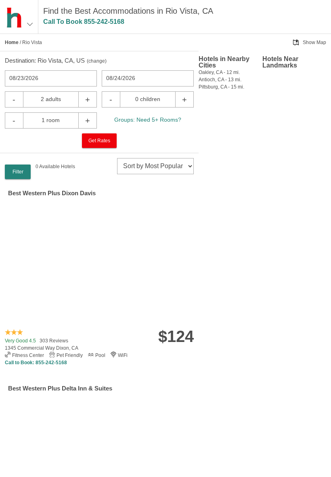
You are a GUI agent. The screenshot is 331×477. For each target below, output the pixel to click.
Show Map (314, 42)
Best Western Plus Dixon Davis (52, 193)
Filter (18, 172)
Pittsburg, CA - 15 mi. (221, 87)
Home (12, 42)
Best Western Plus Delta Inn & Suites (60, 388)
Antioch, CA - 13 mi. (220, 79)
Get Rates (99, 141)
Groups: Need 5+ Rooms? (147, 119)
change (96, 61)
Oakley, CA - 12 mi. (219, 72)
